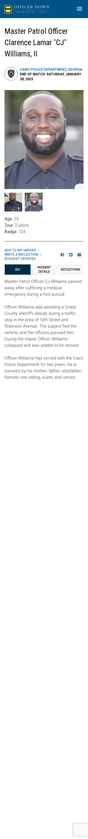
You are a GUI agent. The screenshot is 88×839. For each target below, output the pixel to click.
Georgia (75, 69)
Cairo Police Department (43, 69)
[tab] (17, 269)
